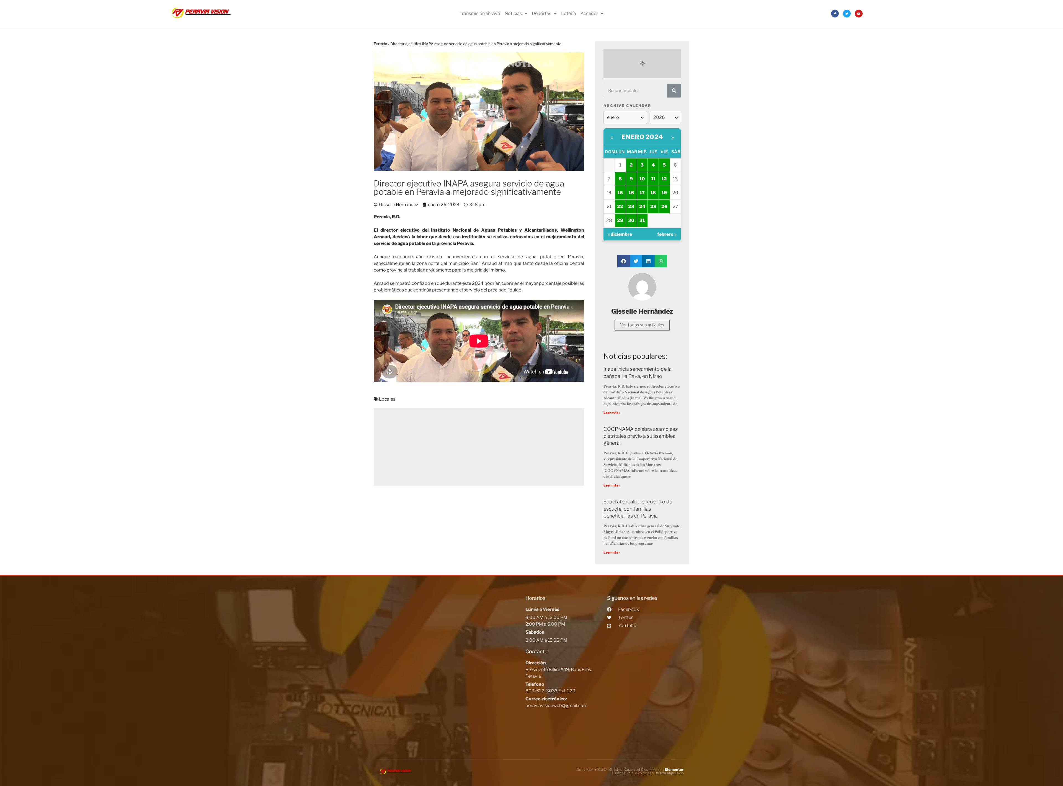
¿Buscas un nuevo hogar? (648, 773)
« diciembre (620, 234)
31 (642, 220)
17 (642, 192)
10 (642, 178)
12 (664, 178)
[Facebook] (835, 13)
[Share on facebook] (623, 261)
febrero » (667, 234)
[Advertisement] (479, 447)
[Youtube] (859, 13)
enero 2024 (642, 136)
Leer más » (611, 413)
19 (664, 192)
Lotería (568, 13)
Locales (387, 399)
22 (620, 206)
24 (642, 206)
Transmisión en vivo (480, 13)
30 (631, 220)
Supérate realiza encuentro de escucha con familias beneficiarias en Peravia (637, 508)
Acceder (589, 13)
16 (631, 192)
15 (620, 192)
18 (653, 192)
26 (664, 206)
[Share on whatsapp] (661, 261)
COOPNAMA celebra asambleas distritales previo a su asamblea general (640, 436)
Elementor (674, 769)
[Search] (674, 91)
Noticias (513, 13)
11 (653, 178)
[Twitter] (847, 13)
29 (620, 220)
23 (631, 206)
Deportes (541, 13)
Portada (380, 44)
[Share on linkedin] (648, 261)
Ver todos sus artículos (642, 324)
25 (653, 206)
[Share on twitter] (636, 261)
